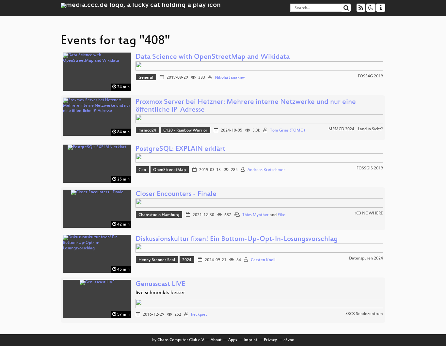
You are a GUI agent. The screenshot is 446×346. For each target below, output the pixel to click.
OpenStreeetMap (169, 170)
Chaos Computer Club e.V (180, 340)
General (145, 77)
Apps (232, 340)
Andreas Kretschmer (266, 170)
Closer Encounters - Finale (175, 194)
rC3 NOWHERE (369, 213)
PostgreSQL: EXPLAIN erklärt (180, 149)
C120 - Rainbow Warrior (185, 130)
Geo (142, 170)
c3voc (288, 340)
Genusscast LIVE (160, 284)
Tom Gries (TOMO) (287, 130)
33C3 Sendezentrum (364, 314)
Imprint (250, 340)
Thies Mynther (255, 215)
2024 (186, 260)
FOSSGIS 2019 (370, 168)
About (216, 340)
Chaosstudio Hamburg (158, 215)
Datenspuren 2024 (366, 258)
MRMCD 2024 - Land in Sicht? (355, 129)
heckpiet (199, 314)
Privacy (270, 340)
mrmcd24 (147, 130)
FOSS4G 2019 (370, 76)
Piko (281, 215)
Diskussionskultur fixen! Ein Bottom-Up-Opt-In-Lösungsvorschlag (236, 239)
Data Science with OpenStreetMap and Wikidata (212, 57)
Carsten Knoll (263, 260)
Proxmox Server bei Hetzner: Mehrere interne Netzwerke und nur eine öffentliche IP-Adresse (245, 106)
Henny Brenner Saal (156, 260)
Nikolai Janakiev (230, 77)
